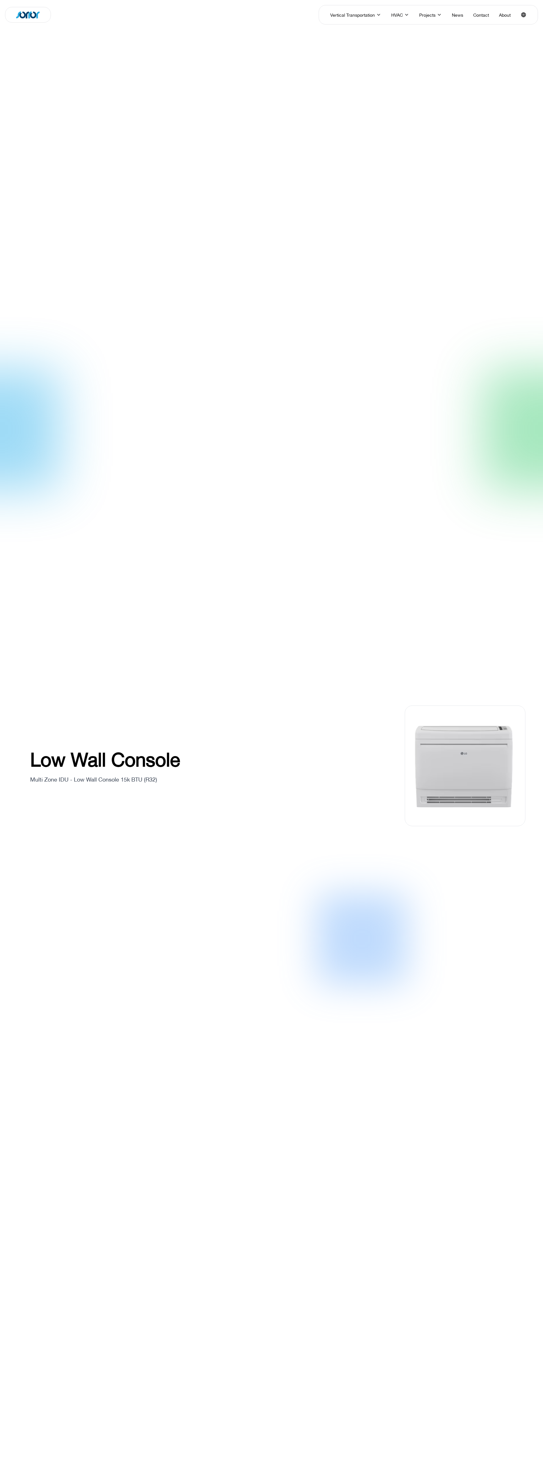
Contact (481, 15)
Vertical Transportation (352, 15)
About (505, 15)
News (457, 15)
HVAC (397, 15)
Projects (427, 15)
